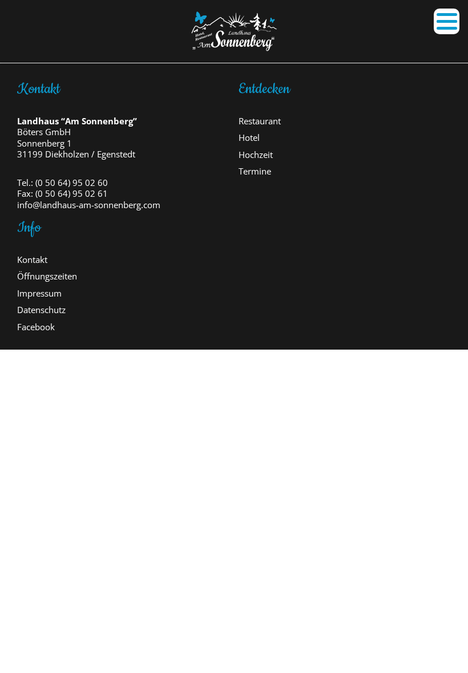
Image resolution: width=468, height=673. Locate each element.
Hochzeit (256, 154)
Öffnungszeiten (47, 276)
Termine (255, 171)
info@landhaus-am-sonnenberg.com (88, 205)
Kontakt (32, 259)
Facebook (36, 327)
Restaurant (260, 121)
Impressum (39, 293)
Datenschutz (41, 310)
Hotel (249, 137)
